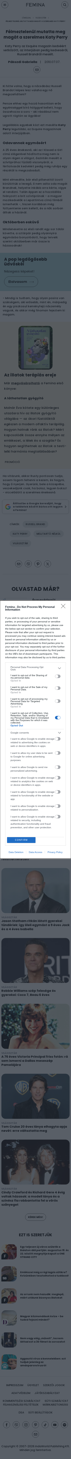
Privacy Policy (55, 852)
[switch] (57, 676)
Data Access (35, 852)
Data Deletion (16, 852)
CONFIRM (21, 840)
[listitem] (35, 668)
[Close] (64, 607)
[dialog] (35, 730)
